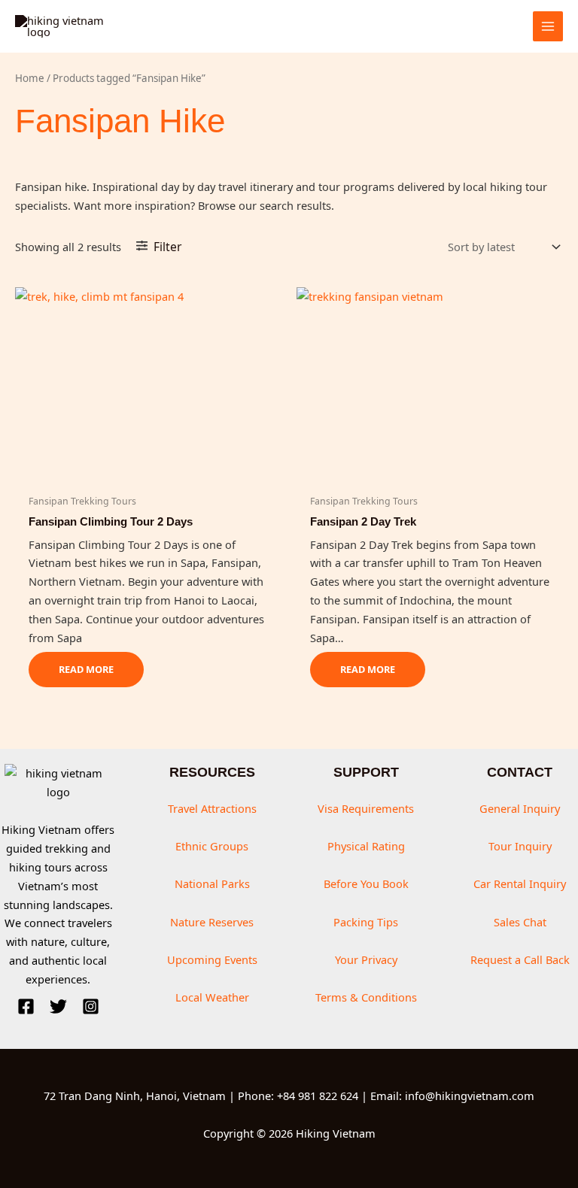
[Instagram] (90, 1006)
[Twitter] (58, 1006)
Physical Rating (366, 845)
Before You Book (366, 883)
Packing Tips (365, 921)
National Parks (212, 883)
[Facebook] (26, 1006)
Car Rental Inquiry (519, 883)
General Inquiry (519, 808)
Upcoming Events (212, 959)
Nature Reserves (212, 921)
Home (29, 78)
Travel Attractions (212, 808)
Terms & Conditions (366, 997)
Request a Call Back (520, 959)
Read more (86, 669)
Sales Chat (520, 921)
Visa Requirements (366, 808)
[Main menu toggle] (548, 26)
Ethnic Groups (211, 845)
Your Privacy (366, 959)
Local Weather (212, 997)
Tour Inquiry (520, 845)
